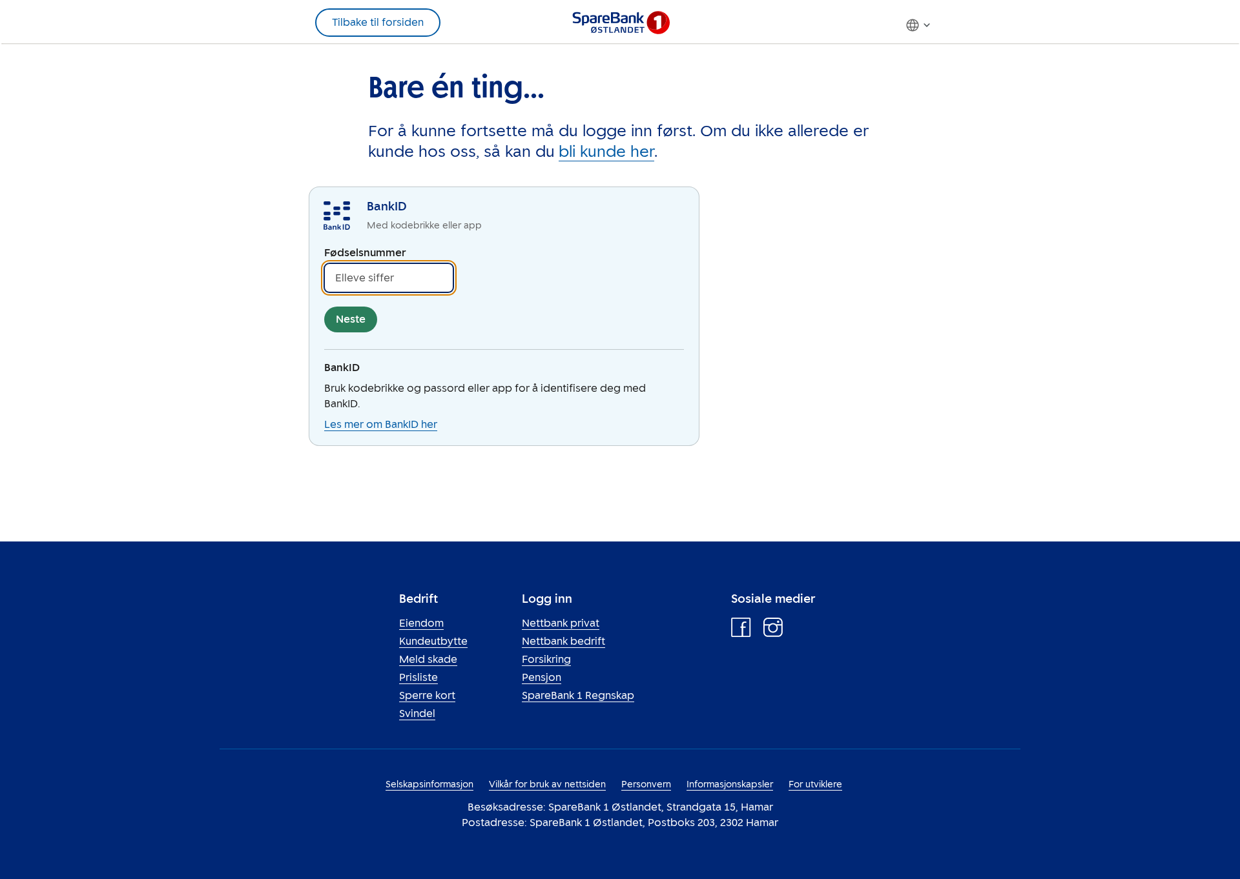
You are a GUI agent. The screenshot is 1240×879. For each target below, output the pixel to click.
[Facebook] (741, 630)
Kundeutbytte (433, 641)
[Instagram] (773, 630)
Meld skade (428, 659)
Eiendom (421, 623)
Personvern (646, 784)
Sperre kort (427, 695)
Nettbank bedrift (563, 641)
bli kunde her (606, 151)
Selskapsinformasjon (429, 784)
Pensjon (541, 677)
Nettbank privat (560, 623)
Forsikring (546, 659)
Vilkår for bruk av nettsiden (547, 784)
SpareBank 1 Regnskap (578, 695)
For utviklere (815, 784)
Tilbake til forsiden (378, 22)
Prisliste (418, 677)
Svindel (417, 713)
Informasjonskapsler (730, 784)
